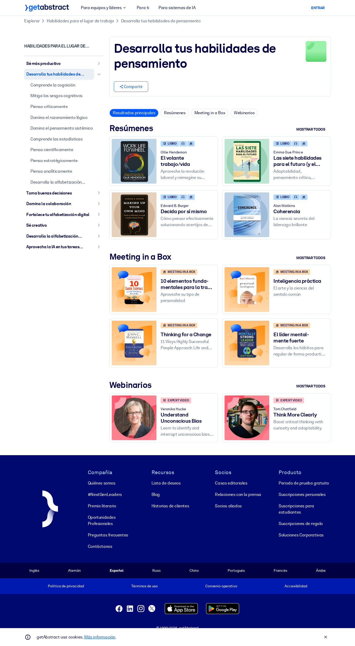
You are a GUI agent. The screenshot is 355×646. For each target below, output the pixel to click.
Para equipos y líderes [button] (101, 7)
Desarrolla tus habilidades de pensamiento (161, 20)
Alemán (74, 570)
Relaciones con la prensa (238, 494)
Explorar (32, 20)
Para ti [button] (143, 7)
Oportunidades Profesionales (102, 520)
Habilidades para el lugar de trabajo (80, 20)
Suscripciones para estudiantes (296, 509)
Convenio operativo (221, 586)
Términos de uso (144, 586)
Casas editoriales (231, 483)
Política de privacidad (66, 586)
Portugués (236, 570)
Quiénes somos (101, 483)
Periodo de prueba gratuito (304, 483)
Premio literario (102, 505)
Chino (194, 570)
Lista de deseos (166, 483)
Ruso (156, 570)
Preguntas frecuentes (108, 535)
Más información (99, 637)
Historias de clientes (170, 505)
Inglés (34, 570)
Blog (156, 494)
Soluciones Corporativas (301, 535)
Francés (280, 570)
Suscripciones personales (302, 494)
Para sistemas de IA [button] (177, 7)
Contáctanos (100, 546)
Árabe (321, 570)
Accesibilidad (296, 586)
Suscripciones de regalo (301, 523)
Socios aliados (228, 505)
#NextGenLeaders (105, 494)
